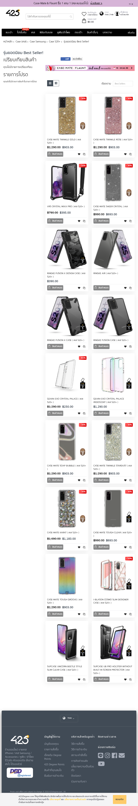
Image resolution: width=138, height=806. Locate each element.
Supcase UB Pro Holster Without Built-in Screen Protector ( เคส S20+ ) (112, 670)
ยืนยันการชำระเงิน (54, 775)
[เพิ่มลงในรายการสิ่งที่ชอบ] (79, 154)
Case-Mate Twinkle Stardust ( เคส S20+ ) (112, 467)
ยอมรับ (120, 799)
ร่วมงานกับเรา (79, 781)
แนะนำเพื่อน (77, 58)
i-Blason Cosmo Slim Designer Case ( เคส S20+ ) (110, 601)
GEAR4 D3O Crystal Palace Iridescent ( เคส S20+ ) (108, 400)
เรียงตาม (106, 83)
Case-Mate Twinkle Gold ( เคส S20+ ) (64, 141)
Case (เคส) (21, 41)
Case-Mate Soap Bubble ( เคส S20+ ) (66, 467)
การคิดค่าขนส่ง (79, 760)
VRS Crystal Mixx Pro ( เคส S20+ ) (66, 206)
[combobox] (49, 17)
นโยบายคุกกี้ (55, 799)
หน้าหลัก (7, 41)
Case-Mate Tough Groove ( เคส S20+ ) (64, 601)
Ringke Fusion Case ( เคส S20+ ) (110, 340)
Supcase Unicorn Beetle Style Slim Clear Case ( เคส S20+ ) (64, 668)
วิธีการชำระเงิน (79, 749)
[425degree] (13, 12)
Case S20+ (54, 41)
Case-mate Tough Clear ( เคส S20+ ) (112, 534)
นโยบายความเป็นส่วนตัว (75, 799)
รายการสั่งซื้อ (51, 749)
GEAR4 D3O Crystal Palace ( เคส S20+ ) (65, 400)
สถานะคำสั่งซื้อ (79, 755)
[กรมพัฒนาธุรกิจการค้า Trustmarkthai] (20, 777)
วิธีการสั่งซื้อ (77, 743)
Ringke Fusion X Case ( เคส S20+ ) (65, 340)
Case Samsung (38, 41)
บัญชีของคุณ (51, 743)
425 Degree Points (54, 764)
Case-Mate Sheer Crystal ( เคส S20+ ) (110, 208)
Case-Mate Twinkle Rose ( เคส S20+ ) (113, 141)
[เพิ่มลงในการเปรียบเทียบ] (84, 154)
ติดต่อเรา (76, 775)
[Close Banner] (133, 3)
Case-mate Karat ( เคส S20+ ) (63, 532)
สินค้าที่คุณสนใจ (53, 770)
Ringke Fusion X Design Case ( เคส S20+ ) (66, 275)
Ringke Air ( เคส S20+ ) (105, 273)
